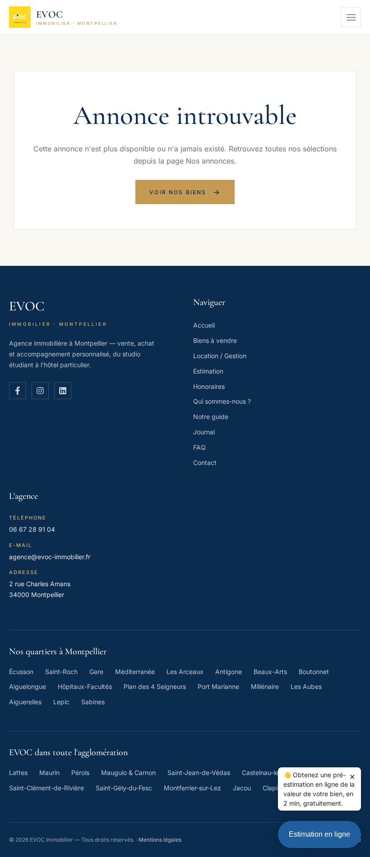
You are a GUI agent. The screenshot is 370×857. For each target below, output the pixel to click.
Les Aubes (306, 686)
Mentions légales (160, 839)
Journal (204, 432)
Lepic (61, 702)
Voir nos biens (184, 191)
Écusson (21, 671)
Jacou (242, 788)
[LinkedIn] (62, 390)
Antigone (228, 671)
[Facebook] (17, 390)
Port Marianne (218, 686)
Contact (205, 462)
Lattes (18, 772)
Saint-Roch (61, 671)
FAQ (199, 447)
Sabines (93, 702)
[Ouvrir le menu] (351, 17)
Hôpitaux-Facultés (85, 686)
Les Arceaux (185, 671)
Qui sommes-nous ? (222, 401)
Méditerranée (135, 671)
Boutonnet (314, 671)
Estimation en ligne (319, 834)
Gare (96, 671)
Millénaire (265, 686)
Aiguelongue (27, 686)
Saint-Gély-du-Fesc (124, 788)
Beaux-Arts (270, 671)
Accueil (204, 325)
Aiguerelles (25, 702)
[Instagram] (40, 390)
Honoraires (209, 386)
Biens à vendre (215, 340)
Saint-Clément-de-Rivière (46, 788)
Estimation (208, 371)
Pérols (80, 772)
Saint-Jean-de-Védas (198, 772)
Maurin (49, 772)
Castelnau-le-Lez (267, 772)
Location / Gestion (219, 356)
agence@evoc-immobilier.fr (49, 557)
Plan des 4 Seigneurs (155, 686)
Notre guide (210, 416)
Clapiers (275, 788)
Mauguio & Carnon (128, 772)
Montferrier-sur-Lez (192, 788)
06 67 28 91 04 (32, 529)
